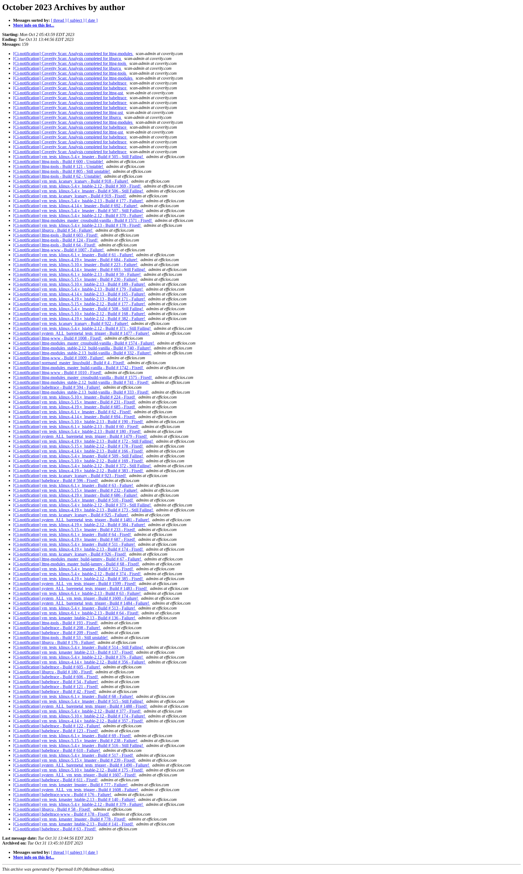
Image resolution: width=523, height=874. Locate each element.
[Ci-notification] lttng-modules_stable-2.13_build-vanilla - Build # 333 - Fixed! (81, 392)
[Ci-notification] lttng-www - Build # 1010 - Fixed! (57, 372)
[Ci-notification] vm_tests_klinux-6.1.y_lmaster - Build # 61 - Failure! (73, 254)
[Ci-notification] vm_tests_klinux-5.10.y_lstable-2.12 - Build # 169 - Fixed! (78, 461)
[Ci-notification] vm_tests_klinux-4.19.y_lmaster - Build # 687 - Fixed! (74, 539)
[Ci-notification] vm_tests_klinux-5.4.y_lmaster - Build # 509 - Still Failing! (78, 456)
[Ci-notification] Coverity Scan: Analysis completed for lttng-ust (68, 93)
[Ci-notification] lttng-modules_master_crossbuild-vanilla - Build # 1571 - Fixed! (83, 220)
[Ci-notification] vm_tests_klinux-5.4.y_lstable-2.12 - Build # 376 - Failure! (78, 657)
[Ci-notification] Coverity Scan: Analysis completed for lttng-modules (73, 53)
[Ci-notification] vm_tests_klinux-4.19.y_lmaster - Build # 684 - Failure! (75, 259)
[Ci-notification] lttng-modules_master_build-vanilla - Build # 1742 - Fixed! (78, 367)
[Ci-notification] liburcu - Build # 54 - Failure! (53, 230)
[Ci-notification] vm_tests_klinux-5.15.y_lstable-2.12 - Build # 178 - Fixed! (78, 446)
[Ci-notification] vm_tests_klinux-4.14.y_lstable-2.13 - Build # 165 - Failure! (79, 294)
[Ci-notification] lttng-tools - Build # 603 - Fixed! (56, 235)
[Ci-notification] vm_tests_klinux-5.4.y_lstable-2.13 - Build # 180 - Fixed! (77, 431)
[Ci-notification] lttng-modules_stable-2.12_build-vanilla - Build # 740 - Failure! (82, 348)
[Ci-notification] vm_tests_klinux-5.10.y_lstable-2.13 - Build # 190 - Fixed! (78, 421)
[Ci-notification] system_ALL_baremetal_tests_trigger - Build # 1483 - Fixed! (80, 588)
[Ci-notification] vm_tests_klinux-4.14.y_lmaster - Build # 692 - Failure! (75, 205)
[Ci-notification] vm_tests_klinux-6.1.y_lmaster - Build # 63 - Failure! (73, 485)
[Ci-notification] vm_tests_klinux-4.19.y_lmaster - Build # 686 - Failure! (75, 495)
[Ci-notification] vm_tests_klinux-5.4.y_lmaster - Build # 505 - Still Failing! (78, 156)
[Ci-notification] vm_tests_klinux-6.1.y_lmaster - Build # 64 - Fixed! (72, 534)
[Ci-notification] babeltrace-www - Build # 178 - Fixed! (61, 814)
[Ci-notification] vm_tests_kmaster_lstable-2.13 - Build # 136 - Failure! (74, 618)
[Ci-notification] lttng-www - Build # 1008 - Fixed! (57, 338)
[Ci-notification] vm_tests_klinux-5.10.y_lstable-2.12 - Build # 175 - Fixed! (78, 770)
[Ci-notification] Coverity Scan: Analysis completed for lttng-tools (70, 63)
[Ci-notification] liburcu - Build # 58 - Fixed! (52, 809)
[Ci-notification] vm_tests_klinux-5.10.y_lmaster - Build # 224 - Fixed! (74, 397)
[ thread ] (58, 20)
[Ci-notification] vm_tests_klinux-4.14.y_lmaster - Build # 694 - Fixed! (74, 416)
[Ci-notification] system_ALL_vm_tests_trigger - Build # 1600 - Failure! (76, 598)
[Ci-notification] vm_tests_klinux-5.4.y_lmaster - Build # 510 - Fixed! (73, 500)
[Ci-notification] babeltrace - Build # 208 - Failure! (57, 627)
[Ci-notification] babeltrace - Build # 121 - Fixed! (56, 686)
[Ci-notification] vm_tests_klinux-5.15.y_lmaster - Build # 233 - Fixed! (74, 529)
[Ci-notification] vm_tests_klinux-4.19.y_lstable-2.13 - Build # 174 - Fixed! (78, 549)
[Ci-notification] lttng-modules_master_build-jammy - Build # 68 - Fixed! (76, 564)
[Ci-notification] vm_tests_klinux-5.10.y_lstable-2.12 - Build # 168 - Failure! (79, 313)
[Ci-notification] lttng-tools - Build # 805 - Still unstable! (62, 171)
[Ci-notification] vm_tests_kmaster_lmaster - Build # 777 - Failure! (71, 784)
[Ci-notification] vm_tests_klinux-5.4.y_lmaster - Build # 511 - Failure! (74, 544)
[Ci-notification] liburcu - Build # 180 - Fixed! (53, 672)
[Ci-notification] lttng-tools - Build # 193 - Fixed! (56, 622)
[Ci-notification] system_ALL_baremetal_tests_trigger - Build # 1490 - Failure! (81, 765)
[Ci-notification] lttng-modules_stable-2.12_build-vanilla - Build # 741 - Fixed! (81, 382)
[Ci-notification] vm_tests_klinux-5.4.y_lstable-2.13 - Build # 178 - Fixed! (77, 225)
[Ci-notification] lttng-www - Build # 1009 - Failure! (59, 357)
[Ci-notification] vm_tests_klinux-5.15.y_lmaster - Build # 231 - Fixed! (74, 402)
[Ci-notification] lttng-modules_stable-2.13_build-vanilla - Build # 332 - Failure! (82, 353)
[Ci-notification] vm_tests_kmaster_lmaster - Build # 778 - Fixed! (69, 819)
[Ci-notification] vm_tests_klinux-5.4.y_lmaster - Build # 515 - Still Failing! (78, 701)
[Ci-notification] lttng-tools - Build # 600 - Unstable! (58, 161)
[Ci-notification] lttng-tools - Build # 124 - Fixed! (56, 240)
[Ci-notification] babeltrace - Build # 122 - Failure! (57, 726)
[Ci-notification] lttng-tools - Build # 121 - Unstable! (58, 166)
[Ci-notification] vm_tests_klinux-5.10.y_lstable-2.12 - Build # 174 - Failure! (79, 716)
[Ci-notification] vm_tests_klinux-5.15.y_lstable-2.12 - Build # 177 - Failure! (79, 304)
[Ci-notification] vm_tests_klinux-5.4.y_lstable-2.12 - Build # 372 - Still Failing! (82, 465)
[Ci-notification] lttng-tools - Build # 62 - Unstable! (57, 176)
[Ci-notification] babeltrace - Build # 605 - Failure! (57, 667)
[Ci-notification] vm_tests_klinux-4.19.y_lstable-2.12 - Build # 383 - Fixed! (78, 470)
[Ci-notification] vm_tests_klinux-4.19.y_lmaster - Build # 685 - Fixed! (74, 407)
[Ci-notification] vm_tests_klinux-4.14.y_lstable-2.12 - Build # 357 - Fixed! (78, 721)
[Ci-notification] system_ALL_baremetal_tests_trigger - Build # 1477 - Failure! (81, 333)
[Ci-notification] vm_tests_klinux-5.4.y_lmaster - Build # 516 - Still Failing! (78, 745)
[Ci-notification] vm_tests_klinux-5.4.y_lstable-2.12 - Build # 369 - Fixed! (77, 186)
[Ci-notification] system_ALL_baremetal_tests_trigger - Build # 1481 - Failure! (81, 519)
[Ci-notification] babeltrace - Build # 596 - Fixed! (56, 480)
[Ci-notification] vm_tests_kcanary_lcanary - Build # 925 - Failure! (71, 515)
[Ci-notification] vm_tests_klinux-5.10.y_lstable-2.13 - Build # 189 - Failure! (79, 284)
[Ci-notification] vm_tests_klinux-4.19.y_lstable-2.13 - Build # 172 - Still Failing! (83, 441)
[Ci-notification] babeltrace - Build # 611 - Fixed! (56, 779)
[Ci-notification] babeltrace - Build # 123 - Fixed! (56, 730)
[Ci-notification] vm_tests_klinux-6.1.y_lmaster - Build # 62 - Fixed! (72, 411)
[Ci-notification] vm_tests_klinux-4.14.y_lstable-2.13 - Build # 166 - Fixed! (78, 451)
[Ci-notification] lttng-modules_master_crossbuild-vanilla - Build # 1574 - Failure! (84, 343)
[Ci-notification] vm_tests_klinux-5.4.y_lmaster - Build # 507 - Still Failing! (78, 210)
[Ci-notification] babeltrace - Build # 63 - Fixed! (55, 829)
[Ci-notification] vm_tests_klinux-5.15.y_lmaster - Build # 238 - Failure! (75, 740)
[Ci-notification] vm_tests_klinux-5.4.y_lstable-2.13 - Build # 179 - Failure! (78, 289)
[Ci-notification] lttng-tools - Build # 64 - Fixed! (54, 245)
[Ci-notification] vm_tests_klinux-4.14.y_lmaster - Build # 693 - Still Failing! (79, 269)
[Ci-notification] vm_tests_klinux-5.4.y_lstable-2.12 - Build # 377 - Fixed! (77, 711)
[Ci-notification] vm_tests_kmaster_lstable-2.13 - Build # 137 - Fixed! (73, 652)
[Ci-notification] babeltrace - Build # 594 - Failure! (57, 387)
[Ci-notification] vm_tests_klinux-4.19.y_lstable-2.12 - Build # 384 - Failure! (79, 524)
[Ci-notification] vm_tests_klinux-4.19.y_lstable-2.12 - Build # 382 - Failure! (79, 318)
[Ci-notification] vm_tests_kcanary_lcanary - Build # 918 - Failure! (71, 181)
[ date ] (92, 20)
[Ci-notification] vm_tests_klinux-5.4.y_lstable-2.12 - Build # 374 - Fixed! (77, 573)
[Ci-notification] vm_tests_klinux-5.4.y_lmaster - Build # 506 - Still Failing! (78, 191)
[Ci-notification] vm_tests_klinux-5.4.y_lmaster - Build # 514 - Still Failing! (78, 647)
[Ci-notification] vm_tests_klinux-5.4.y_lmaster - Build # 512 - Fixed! (73, 568)
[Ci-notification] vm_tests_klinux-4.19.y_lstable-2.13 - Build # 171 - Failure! (79, 299)
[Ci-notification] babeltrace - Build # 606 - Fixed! (56, 676)
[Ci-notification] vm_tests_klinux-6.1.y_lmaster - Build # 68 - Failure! (73, 696)
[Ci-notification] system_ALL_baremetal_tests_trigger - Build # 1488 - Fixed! (80, 706)
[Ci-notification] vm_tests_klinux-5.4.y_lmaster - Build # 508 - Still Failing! (78, 308)
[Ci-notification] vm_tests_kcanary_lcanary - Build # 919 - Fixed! (70, 196)
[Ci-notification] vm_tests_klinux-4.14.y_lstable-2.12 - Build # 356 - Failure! (79, 662)
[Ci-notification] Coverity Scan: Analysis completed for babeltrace (70, 83)
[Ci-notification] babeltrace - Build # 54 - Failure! (56, 681)
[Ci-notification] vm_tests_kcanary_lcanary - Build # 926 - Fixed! (70, 554)
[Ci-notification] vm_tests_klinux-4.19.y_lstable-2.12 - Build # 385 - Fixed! (78, 578)
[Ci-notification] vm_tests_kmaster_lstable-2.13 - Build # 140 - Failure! (74, 799)
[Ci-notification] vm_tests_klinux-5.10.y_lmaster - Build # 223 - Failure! (75, 264)
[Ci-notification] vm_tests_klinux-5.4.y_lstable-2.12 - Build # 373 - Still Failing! (82, 505)
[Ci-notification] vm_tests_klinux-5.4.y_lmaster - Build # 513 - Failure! (74, 608)
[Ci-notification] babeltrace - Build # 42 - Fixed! (55, 691)
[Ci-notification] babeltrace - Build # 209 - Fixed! (56, 632)
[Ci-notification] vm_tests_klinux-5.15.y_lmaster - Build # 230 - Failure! (75, 279)
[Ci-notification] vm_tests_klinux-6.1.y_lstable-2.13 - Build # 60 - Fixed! (76, 426)
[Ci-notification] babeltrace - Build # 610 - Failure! (57, 750)
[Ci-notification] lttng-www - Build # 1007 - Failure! (59, 250)
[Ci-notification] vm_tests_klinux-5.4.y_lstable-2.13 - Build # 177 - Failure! (78, 200)
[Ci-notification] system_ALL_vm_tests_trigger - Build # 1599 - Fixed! (75, 583)
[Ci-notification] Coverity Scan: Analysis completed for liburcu (67, 58)
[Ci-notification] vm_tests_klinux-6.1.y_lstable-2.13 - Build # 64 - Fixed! (76, 613)
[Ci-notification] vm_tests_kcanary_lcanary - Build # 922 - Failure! (71, 323)
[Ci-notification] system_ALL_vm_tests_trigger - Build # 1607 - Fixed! (75, 775)
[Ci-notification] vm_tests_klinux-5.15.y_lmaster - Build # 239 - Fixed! (74, 760)
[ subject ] (76, 20)
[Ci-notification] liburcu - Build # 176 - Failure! (54, 642)
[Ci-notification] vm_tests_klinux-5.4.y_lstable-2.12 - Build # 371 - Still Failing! (82, 328)
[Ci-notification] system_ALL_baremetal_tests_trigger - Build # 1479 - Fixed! (80, 436)
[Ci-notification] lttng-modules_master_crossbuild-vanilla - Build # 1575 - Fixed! (83, 377)
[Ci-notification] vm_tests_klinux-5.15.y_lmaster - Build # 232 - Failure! (75, 490)
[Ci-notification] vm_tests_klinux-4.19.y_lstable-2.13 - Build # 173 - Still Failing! (83, 510)
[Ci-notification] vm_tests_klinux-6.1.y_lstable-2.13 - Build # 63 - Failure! (77, 593)
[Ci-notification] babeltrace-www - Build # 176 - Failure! (62, 794)
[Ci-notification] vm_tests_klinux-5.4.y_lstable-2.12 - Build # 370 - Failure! (78, 215)
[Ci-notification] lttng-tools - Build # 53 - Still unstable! (61, 637)
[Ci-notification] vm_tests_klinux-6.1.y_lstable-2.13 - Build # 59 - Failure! (77, 274)
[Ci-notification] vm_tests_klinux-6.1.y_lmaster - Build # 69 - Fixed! (72, 735)
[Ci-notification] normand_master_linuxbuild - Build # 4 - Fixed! (69, 362)
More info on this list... (33, 25)
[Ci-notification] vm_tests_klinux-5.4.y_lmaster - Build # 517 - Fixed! (73, 755)
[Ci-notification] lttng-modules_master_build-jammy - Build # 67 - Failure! (77, 559)
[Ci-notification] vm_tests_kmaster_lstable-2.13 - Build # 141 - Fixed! (73, 824)
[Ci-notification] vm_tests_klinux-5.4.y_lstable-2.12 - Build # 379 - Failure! (78, 804)
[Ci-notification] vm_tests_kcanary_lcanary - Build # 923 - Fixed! (70, 475)
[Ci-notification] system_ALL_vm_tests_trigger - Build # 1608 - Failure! (76, 789)
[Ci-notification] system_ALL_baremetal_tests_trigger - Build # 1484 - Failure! (81, 603)
